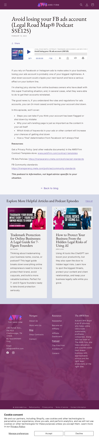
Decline (79, 433)
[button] (5, 5)
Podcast (56, 341)
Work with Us (35, 325)
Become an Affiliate (57, 327)
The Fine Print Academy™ (58, 347)
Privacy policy (47, 407)
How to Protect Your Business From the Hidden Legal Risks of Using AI (71, 240)
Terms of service (62, 407)
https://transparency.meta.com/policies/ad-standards (56, 159)
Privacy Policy (18, 426)
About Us (33, 321)
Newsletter (57, 321)
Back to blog (51, 188)
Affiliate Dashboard (57, 334)
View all (89, 201)
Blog (31, 330)
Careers (55, 353)
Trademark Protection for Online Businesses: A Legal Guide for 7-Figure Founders (25, 240)
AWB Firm (23, 407)
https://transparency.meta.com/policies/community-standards (44, 168)
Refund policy (34, 407)
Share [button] (17, 43)
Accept (48, 433)
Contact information (78, 407)
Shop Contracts (36, 334)
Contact (32, 339)
